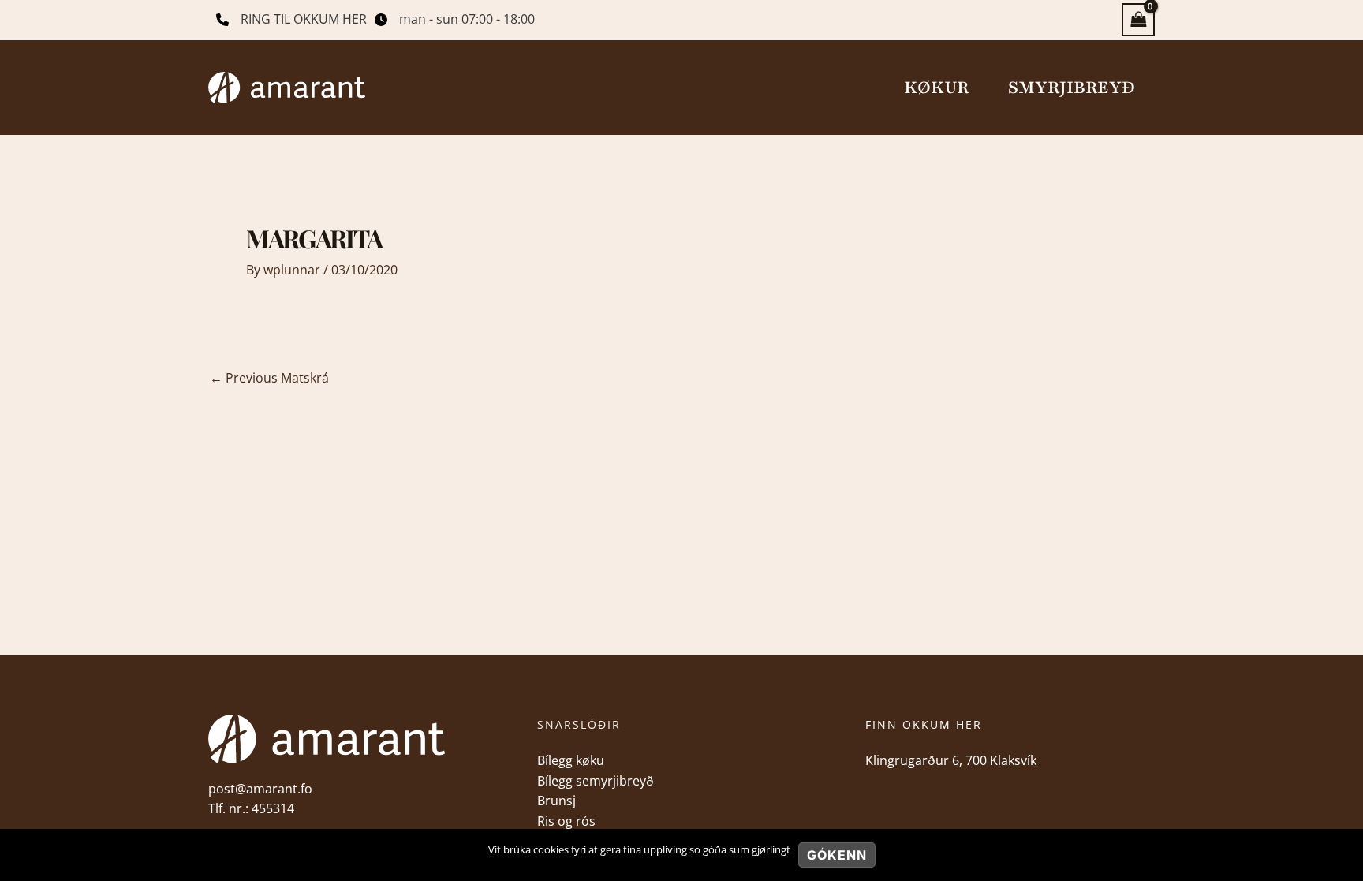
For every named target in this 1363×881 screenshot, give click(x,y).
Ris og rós (566, 821)
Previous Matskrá (269, 377)
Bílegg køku (570, 760)
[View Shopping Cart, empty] (1138, 19)
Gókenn (837, 855)
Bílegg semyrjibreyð (595, 781)
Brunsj (556, 800)
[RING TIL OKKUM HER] (291, 19)
